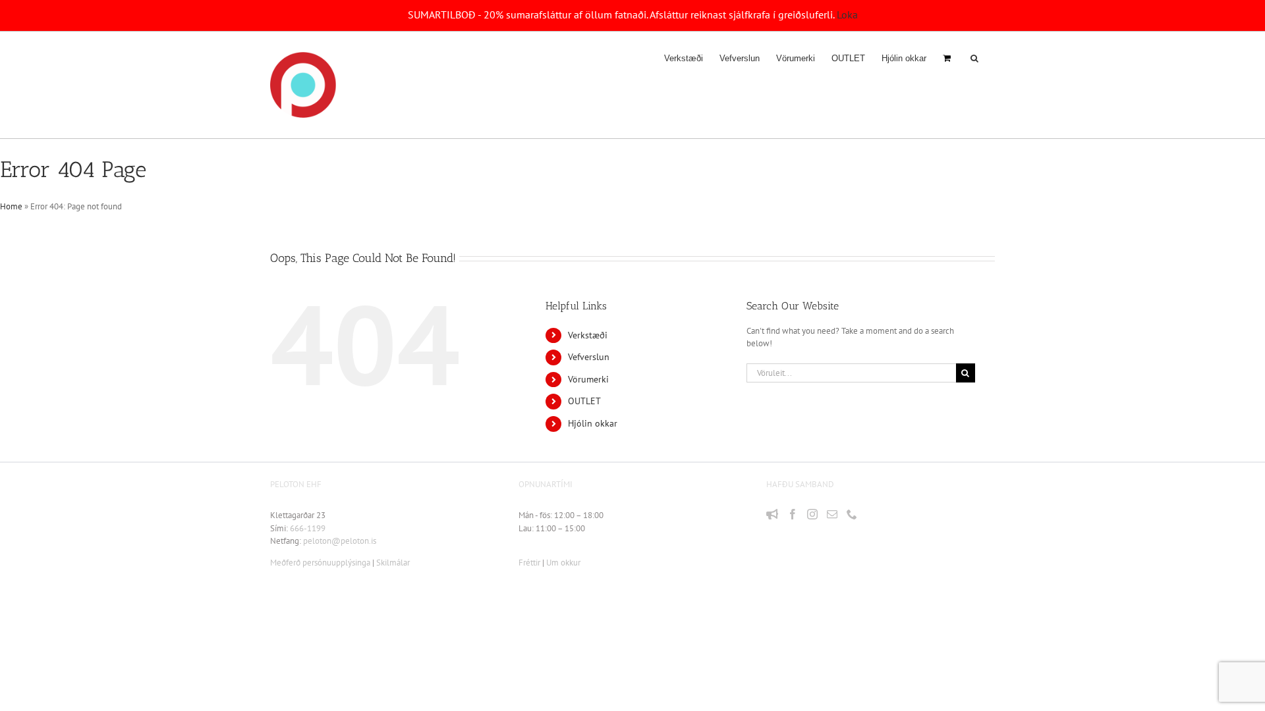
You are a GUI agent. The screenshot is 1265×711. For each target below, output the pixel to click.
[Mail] (832, 514)
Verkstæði (587, 335)
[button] (974, 58)
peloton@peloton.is (339, 540)
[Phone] (852, 514)
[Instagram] (812, 514)
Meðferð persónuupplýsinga (320, 562)
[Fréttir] (772, 514)
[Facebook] (792, 514)
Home (11, 206)
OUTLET (584, 401)
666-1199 (307, 528)
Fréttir (529, 562)
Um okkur (563, 562)
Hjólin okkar (592, 423)
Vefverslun (588, 357)
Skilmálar (393, 562)
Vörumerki (588, 379)
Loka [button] (847, 14)
